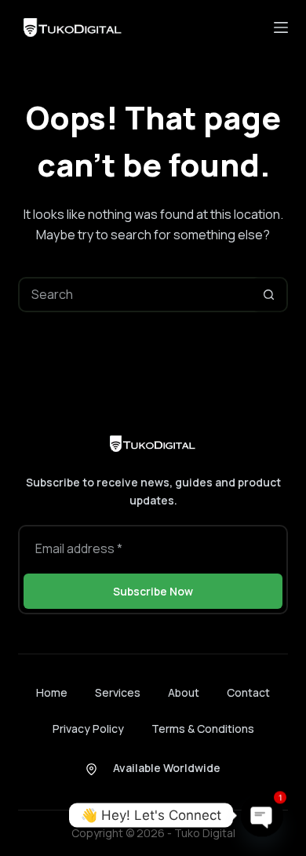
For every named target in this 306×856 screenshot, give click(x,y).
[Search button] (268, 294)
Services (117, 693)
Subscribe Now (153, 591)
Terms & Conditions (202, 728)
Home (51, 693)
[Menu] (281, 27)
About (183, 693)
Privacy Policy (88, 728)
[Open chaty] (262, 812)
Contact (248, 693)
